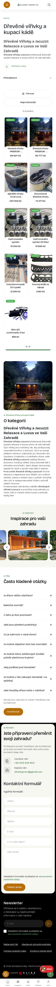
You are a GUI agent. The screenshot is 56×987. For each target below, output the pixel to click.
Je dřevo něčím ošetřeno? (18, 595)
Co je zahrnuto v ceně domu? (20, 634)
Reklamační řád (11, 944)
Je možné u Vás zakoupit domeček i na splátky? (25, 679)
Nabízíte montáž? (13, 605)
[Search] (49, 4)
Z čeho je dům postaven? (18, 615)
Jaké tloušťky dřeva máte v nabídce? (24, 690)
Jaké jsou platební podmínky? (20, 624)
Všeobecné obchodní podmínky (36, 944)
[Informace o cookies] (5, 974)
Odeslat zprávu (14, 887)
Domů (6, 18)
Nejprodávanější (28, 102)
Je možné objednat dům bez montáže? (25, 644)
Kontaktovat (13, 711)
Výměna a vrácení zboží (41, 951)
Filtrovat (30, 93)
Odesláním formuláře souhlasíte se (25, 932)
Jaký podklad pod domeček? (19, 667)
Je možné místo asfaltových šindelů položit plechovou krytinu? (24, 656)
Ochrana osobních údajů (15, 951)
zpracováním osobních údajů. (23, 934)
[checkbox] (5, 931)
